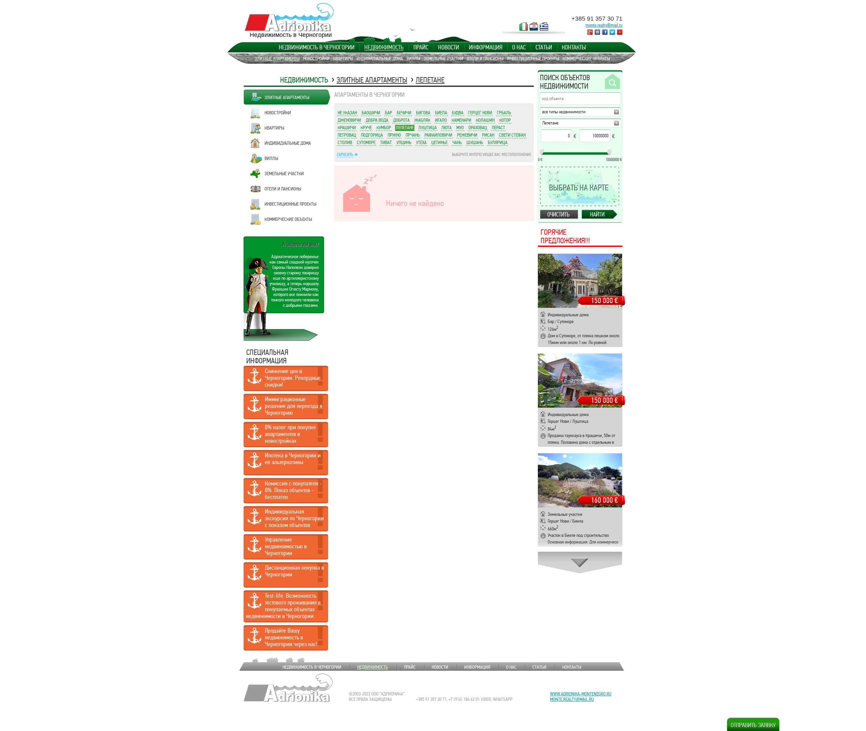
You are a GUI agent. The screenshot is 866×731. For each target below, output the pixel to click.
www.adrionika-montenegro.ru (580, 693)
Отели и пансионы (485, 58)
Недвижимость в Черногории (317, 47)
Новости (448, 47)
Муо (460, 127)
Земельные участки (443, 58)
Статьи (543, 47)
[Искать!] (611, 81)
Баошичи (371, 112)
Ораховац (478, 127)
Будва (457, 112)
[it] (523, 26)
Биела (441, 112)
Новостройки (316, 58)
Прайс (420, 47)
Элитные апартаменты (277, 58)
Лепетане (430, 80)
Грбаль (504, 112)
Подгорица (372, 135)
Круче (366, 127)
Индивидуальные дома (380, 58)
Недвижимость (384, 47)
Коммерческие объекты (586, 58)
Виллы (413, 58)
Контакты (574, 47)
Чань (457, 142)
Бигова (423, 112)
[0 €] (542, 151)
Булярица (497, 142)
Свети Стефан (512, 135)
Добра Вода (377, 120)
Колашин (485, 120)
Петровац (347, 135)
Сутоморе (366, 142)
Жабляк (422, 120)
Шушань (474, 142)
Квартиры (343, 58)
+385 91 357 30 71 (596, 18)
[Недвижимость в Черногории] (289, 17)
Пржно (394, 135)
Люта (446, 127)
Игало (441, 120)
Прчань (413, 135)
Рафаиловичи (438, 135)
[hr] (533, 26)
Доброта (401, 120)
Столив (345, 142)
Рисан (488, 135)
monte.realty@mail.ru (604, 25)
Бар (388, 112)
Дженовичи (349, 120)
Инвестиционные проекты (533, 58)
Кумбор (384, 127)
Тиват (386, 142)
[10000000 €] (609, 151)
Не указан (347, 112)
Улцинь (403, 142)
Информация (485, 47)
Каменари (461, 120)
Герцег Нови (480, 112)
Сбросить (345, 154)
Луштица (427, 127)
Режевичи (467, 135)
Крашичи (347, 127)
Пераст (498, 127)
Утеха (421, 142)
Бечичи (404, 112)
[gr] (544, 26)
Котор (505, 120)
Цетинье (439, 142)
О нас (519, 47)
